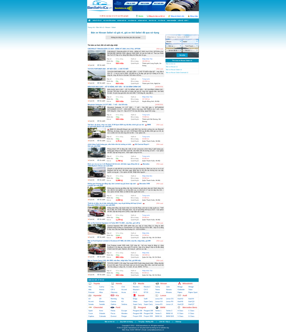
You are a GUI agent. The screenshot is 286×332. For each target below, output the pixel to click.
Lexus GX (159, 301)
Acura (123, 292)
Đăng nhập (194, 16)
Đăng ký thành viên (177, 16)
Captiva (91, 316)
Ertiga (135, 299)
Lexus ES (158, 304)
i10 (89, 299)
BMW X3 (169, 313)
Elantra (101, 301)
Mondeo (124, 313)
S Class (180, 316)
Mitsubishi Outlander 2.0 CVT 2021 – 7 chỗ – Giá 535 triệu (107, 104)
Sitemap (178, 322)
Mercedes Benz (190, 307)
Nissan (163, 283)
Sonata (91, 304)
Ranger (124, 316)
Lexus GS (169, 299)
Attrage (191, 287)
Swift (145, 299)
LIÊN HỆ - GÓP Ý (183, 20)
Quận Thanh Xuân (148, 141)
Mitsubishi (187, 283)
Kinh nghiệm (171, 20)
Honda (119, 283)
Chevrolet (98, 307)
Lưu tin (92, 65)
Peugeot (142, 307)
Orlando (102, 313)
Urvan (157, 292)
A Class (180, 311)
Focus (113, 313)
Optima (113, 304)
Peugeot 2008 (137, 316)
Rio (122, 299)
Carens (113, 301)
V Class (191, 313)
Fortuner (91, 292)
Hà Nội (157, 101)
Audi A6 (180, 301)
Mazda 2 (136, 287)
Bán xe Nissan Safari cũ (174, 69)
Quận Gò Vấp (146, 237)
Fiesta (113, 311)
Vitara (135, 301)
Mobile (141, 16)
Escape (124, 311)
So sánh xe (132, 20)
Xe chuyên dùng (109, 20)
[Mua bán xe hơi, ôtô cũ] (100, 11)
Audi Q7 (191, 304)
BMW (162, 307)
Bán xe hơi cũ (170, 64)
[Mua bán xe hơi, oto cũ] (89, 20)
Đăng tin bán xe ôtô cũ (157, 16)
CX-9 (135, 292)
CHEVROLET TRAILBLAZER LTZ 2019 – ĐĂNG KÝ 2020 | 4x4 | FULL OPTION (114, 49)
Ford (118, 307)
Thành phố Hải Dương (150, 119)
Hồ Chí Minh (156, 237)
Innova (101, 289)
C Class (191, 311)
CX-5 (146, 289)
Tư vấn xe (161, 20)
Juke (168, 287)
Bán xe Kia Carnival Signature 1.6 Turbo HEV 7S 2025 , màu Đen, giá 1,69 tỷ (114, 223)
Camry (101, 287)
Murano (169, 292)
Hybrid (118, 235)
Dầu (117, 81)
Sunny (157, 287)
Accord (124, 289)
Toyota (96, 283)
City (112, 287)
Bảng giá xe (121, 20)
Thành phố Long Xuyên (150, 63)
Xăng (117, 61)
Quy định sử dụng (126, 322)
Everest (113, 316)
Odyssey (114, 292)
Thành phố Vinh (147, 83)
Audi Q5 (180, 304)
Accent (91, 301)
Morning (114, 299)
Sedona (124, 304)
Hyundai (97, 295)
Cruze (90, 313)
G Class (191, 316)
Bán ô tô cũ (97, 20)
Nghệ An (157, 83)
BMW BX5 (170, 316)
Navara (168, 289)
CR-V (113, 289)
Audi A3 (180, 299)
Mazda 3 (147, 287)
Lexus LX (169, 304)
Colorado (102, 316)
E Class (180, 313)
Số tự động (119, 59)
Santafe (102, 304)
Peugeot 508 (148, 313)
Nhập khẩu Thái (147, 59)
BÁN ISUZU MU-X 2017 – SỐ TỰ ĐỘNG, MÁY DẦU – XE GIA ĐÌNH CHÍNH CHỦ (114, 87)
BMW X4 (158, 316)
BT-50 (146, 292)
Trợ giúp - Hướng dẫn (146, 322)
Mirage (180, 287)
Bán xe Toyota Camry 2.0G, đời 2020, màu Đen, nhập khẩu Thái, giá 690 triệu (114, 260)
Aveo (101, 311)
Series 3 (169, 311)
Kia (117, 295)
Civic (123, 287)
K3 (122, 301)
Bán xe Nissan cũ (172, 67)
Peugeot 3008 (148, 316)
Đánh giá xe (142, 20)
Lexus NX (159, 299)
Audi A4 (191, 299)
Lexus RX (169, 301)
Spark (90, 311)
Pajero (180, 292)
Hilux (101, 292)
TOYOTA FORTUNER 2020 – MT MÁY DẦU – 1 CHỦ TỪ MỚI (108, 69)
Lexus (163, 295)
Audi (185, 295)
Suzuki (141, 295)
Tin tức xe (152, 20)
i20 (100, 299)
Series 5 (158, 313)
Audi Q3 (191, 301)
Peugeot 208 (137, 311)
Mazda (141, 283)
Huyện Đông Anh (148, 101)
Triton (190, 289)
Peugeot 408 (137, 313)
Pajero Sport (192, 292)
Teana (157, 289)
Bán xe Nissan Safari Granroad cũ (177, 72)
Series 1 (158, 311)
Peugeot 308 (148, 311)
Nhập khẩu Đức (147, 176)
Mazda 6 (136, 289)
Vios (90, 287)
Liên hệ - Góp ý (164, 322)
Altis (89, 289)
